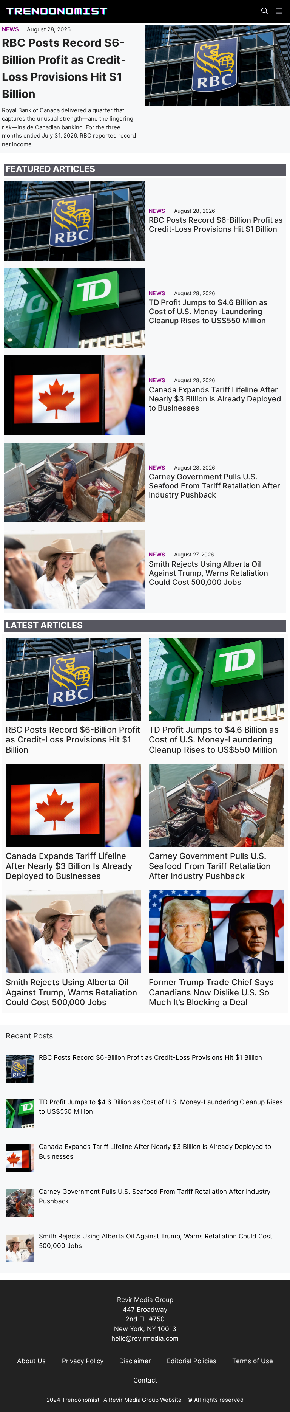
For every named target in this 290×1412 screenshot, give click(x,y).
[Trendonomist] (57, 11)
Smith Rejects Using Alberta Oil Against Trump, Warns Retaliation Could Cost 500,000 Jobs (208, 573)
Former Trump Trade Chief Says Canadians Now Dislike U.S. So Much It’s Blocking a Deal (211, 992)
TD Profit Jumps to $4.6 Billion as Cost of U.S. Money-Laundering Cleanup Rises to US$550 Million (208, 311)
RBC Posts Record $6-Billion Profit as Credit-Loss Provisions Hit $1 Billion (216, 224)
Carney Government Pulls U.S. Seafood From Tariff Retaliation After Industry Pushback (214, 485)
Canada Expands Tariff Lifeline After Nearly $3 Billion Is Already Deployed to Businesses (215, 398)
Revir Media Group (134, 1399)
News (10, 29)
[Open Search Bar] (265, 11)
